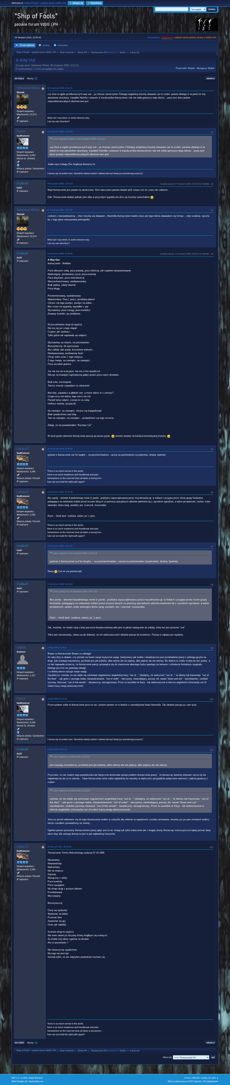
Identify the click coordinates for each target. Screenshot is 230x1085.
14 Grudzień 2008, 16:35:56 (60, 254)
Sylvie (122, 52)
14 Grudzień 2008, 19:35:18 (60, 449)
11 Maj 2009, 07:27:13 (57, 699)
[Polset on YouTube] (18, 165)
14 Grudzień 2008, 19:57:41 (60, 546)
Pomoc (188, 1078)
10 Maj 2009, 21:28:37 (57, 647)
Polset (21, 131)
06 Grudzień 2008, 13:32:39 (60, 131)
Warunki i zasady (199, 1078)
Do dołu (19, 78)
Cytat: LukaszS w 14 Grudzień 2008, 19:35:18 (74, 553)
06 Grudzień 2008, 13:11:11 (59, 88)
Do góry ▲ (213, 1078)
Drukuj (210, 78)
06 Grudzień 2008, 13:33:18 (60, 184)
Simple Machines (35, 1078)
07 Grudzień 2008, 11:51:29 (59, 210)
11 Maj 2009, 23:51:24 (57, 749)
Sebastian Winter (28, 88)
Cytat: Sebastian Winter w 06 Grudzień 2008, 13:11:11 (78, 139)
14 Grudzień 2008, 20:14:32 (60, 584)
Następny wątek (205, 68)
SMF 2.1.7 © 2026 (19, 1078)
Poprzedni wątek (185, 68)
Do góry (19, 1043)
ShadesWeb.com (36, 1081)
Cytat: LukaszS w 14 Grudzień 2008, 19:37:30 (74, 591)
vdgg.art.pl (167, 37)
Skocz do (167, 1057)
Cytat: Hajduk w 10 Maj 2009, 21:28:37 (71, 757)
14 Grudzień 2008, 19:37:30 (60, 492)
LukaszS (22, 448)
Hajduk (21, 647)
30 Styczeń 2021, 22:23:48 (59, 847)
